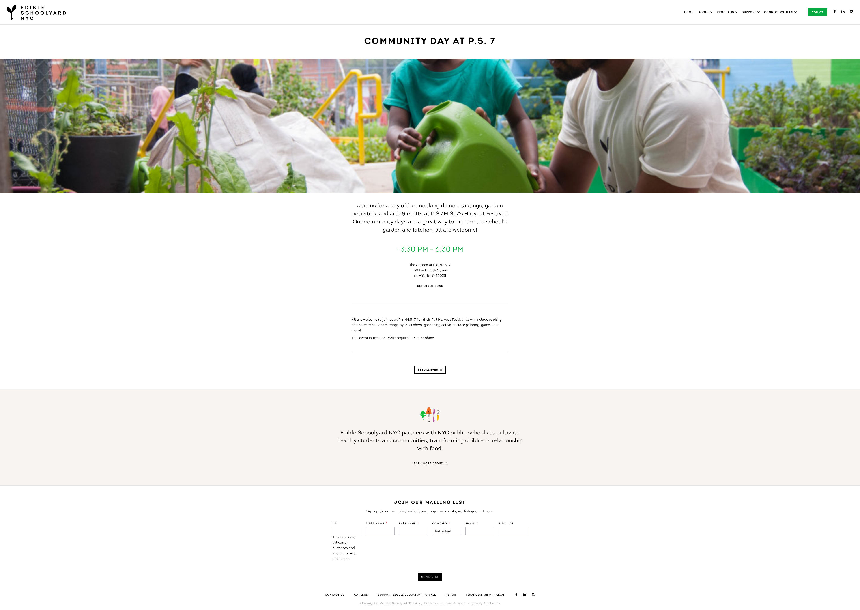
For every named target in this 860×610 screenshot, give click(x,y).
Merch (450, 595)
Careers (361, 595)
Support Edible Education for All (407, 595)
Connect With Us (778, 12)
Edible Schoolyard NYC (36, 12)
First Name (376, 523)
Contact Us (334, 595)
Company (441, 523)
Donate (817, 12)
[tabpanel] (430, 126)
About (704, 12)
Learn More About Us (430, 463)
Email (471, 523)
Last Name (409, 523)
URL (335, 523)
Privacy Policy (473, 603)
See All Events (430, 370)
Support (749, 12)
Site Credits (492, 603)
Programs (725, 12)
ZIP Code (506, 523)
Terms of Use (449, 603)
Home (688, 12)
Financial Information (485, 595)
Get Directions (430, 286)
